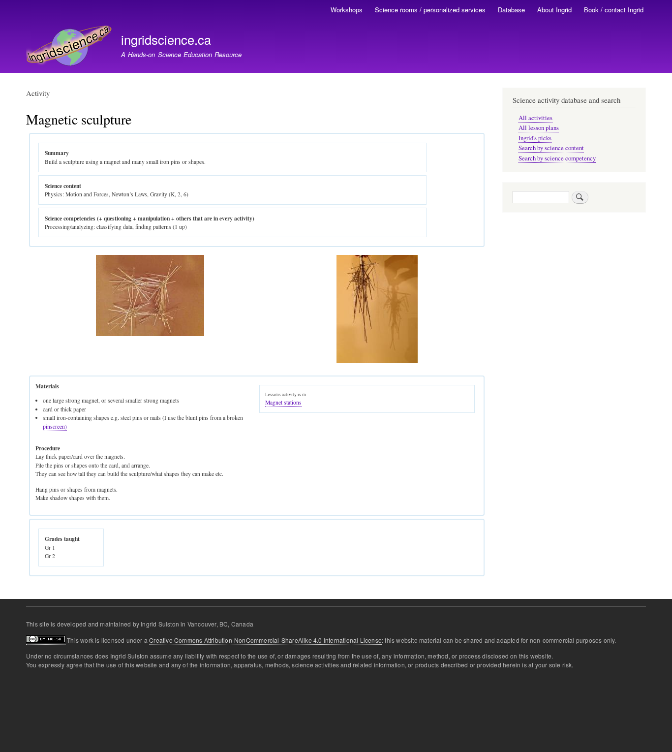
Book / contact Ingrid (613, 9)
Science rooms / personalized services (430, 9)
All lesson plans (539, 128)
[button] (150, 334)
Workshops (347, 9)
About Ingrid (554, 9)
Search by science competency (557, 158)
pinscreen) (55, 426)
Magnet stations (283, 402)
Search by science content (551, 148)
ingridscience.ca (166, 39)
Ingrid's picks (535, 138)
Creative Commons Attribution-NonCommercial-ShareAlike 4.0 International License (265, 640)
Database (511, 9)
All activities (535, 118)
